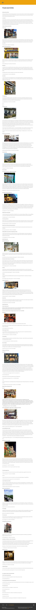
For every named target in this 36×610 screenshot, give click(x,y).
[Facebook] (33, 605)
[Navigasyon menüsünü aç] (34, 2)
